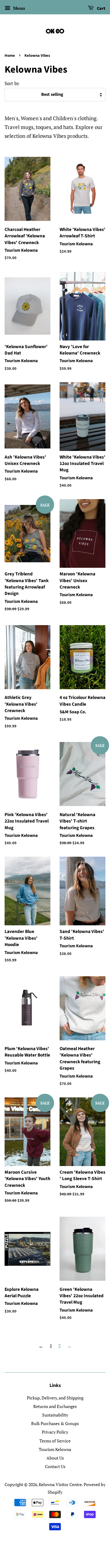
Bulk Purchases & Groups (55, 1423)
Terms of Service (55, 1441)
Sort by (12, 83)
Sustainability (55, 1415)
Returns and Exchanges (55, 1406)
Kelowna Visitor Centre (60, 1484)
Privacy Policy (55, 1432)
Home (10, 55)
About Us (55, 1458)
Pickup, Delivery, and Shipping (55, 1398)
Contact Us (55, 1466)
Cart (100, 8)
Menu (18, 8)
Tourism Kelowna (55, 1449)
